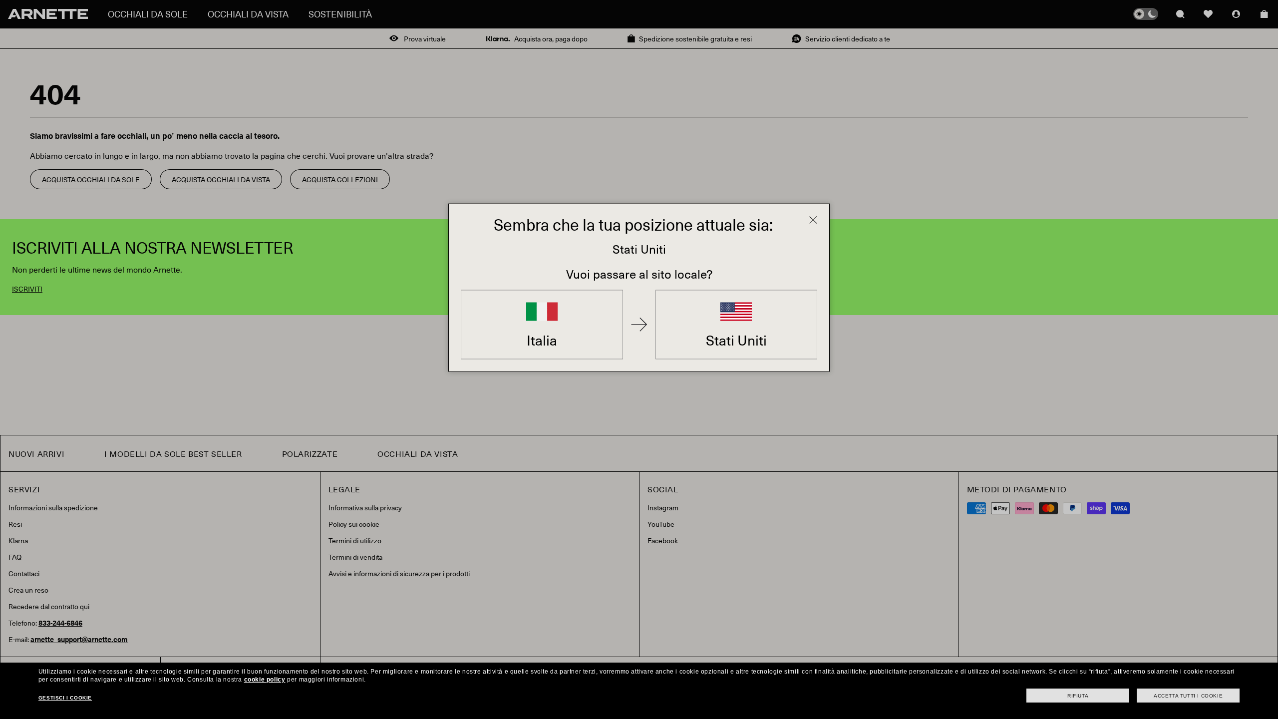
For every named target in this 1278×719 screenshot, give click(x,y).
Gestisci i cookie (65, 698)
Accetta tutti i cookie (1188, 696)
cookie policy (265, 679)
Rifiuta (1077, 696)
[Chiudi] (813, 220)
